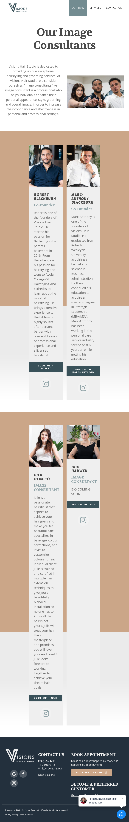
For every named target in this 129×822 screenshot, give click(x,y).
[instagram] (45, 384)
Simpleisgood (61, 810)
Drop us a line (46, 775)
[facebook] (23, 774)
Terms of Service (26, 814)
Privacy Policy (11, 814)
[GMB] (14, 774)
